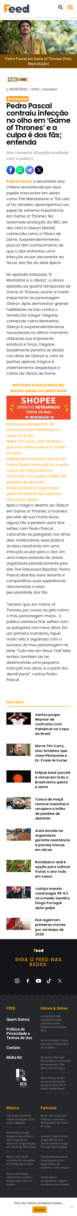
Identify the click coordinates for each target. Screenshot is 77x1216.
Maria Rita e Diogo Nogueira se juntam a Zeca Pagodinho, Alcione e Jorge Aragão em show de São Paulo (21, 1140)
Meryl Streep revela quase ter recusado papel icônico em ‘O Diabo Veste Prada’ (53, 1083)
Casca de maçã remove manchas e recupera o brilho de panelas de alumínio (36, 476)
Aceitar (39, 1209)
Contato (13, 1047)
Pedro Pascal (18, 181)
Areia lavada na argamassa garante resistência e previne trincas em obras (33, 493)
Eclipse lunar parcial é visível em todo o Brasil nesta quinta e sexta (52, 779)
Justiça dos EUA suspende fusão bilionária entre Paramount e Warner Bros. (54, 1023)
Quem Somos (18, 1019)
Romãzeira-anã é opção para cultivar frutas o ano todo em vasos (52, 869)
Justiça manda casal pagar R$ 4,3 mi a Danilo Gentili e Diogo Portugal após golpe (52, 898)
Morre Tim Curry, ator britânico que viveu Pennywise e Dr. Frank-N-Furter (36, 447)
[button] (70, 7)
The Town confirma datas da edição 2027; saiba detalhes (20, 1119)
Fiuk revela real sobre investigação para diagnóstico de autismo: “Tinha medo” (55, 1162)
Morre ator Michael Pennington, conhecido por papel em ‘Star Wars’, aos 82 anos (55, 1063)
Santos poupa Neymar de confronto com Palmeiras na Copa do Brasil (33, 429)
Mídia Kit (14, 1057)
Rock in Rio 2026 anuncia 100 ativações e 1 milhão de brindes (20, 1160)
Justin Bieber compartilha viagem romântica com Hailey (55, 1180)
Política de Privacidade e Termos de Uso (19, 1033)
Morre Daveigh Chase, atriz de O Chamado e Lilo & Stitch (54, 1043)
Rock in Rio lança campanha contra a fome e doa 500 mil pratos (19, 1179)
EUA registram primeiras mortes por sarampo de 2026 (50, 927)
